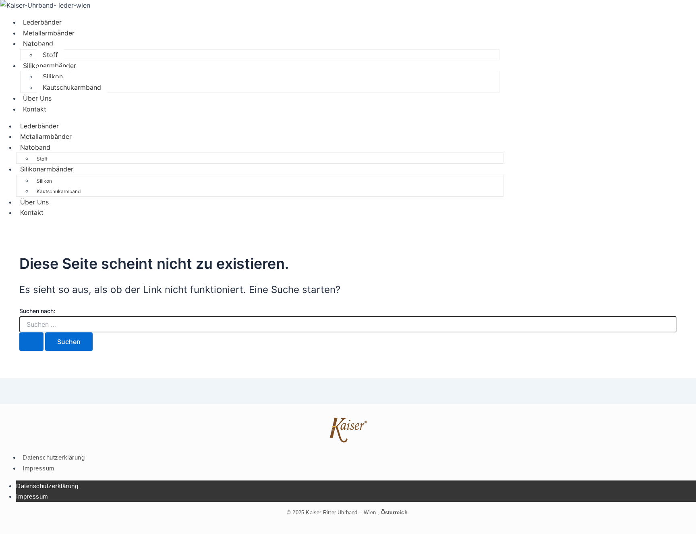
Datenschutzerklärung (54, 457)
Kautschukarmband (72, 87)
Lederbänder (42, 22)
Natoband (38, 43)
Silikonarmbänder (49, 66)
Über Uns (37, 98)
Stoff (50, 55)
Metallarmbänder (49, 33)
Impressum (39, 468)
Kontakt (34, 109)
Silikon (53, 76)
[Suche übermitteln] (31, 341)
